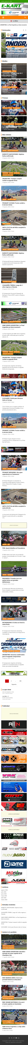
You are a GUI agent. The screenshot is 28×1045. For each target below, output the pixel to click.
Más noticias (6, 135)
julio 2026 (3, 892)
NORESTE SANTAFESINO (13, 150)
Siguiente (14, 684)
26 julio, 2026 (5, 1006)
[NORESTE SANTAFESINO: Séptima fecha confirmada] (14, 243)
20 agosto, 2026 (6, 76)
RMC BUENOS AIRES (7, 974)
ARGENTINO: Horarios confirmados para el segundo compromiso (12, 51)
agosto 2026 (4, 890)
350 (20, 681)
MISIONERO (10, 574)
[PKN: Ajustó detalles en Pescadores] (14, 538)
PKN (8, 544)
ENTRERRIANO (11, 618)
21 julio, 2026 (5, 1030)
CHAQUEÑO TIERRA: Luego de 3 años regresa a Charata (12, 74)
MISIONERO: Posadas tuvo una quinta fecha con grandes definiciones (12, 580)
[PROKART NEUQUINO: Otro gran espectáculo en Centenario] (14, 462)
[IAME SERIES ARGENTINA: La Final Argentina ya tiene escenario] (14, 315)
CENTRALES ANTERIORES (8, 945)
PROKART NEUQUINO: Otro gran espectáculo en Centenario (12, 90)
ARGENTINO (5, 46)
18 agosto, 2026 (6, 92)
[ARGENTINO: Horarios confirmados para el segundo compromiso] (14, 645)
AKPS (4, 223)
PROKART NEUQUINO (12, 87)
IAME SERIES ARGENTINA (8, 124)
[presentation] (23, 30)
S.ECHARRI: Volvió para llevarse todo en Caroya (13, 927)
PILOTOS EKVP (16, 107)
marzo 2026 (4, 899)
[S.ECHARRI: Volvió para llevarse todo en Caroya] (14, 388)
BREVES (11, 46)
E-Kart (12, 55)
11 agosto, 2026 (6, 129)
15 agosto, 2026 (6, 55)
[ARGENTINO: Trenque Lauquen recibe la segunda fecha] (14, 347)
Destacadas (6, 30)
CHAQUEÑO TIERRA (7, 71)
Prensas (5, 98)
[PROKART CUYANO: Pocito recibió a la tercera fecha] (14, 420)
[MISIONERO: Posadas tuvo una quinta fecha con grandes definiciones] (14, 568)
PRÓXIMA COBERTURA (8, 175)
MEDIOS (14, 71)
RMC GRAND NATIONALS (8, 998)
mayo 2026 (4, 896)
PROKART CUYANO (12, 199)
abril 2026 (3, 897)
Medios (4, 61)
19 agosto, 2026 (6, 182)
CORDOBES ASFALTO (7, 107)
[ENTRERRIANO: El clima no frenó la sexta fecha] (14, 613)
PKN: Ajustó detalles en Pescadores (13, 548)
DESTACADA (16, 46)
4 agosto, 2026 (6, 981)
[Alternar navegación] (3, 17)
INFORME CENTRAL (19, 972)
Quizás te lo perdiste (9, 932)
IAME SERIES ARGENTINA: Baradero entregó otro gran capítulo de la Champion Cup (13, 953)
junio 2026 (4, 894)
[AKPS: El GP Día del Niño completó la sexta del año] (14, 496)
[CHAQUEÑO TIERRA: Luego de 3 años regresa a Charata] (14, 275)
